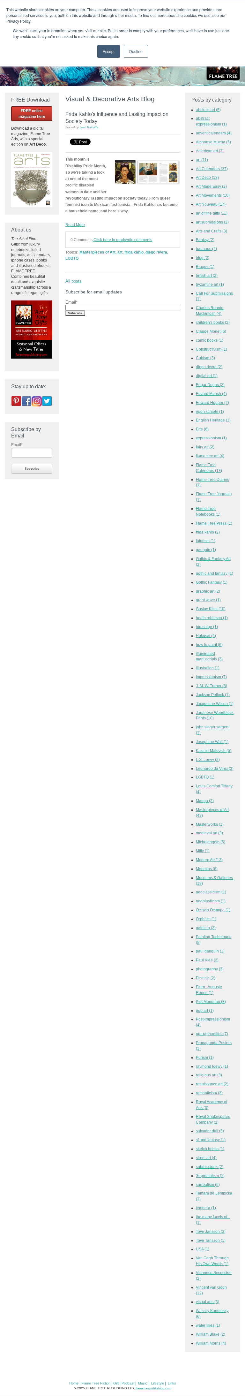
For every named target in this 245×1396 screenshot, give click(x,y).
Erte (202, 429)
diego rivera (156, 252)
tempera (206, 1208)
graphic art (208, 591)
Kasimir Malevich (213, 750)
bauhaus (206, 249)
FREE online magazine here (32, 114)
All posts (73, 281)
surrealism (208, 1184)
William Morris (211, 1343)
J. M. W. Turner (211, 686)
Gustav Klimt (211, 609)
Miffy (203, 851)
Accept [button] (109, 51)
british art (207, 275)
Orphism (206, 919)
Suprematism (210, 1175)
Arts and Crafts (211, 231)
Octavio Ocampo (213, 910)
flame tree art (210, 456)
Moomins (207, 869)
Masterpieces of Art (97, 252)
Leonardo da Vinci (215, 768)
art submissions (212, 222)
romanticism (209, 1093)
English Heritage (213, 420)
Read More (75, 225)
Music (142, 1383)
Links (172, 1383)
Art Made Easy (211, 186)
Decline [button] (136, 51)
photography (210, 969)
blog (202, 257)
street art (206, 1158)
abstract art (208, 110)
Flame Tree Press (214, 523)
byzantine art (210, 284)
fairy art (205, 447)
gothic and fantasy (214, 573)
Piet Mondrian (211, 1001)
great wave (208, 600)
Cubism (205, 358)
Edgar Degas (210, 385)
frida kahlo (134, 252)
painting (206, 928)
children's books (213, 322)
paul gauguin (210, 951)
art (119, 252)
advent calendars (214, 133)
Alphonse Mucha (213, 142)
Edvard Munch (211, 393)
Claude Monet (211, 331)
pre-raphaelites (212, 1034)
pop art (205, 1010)
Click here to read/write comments (122, 240)
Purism (205, 1057)
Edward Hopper (212, 402)
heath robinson (212, 618)
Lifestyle (157, 1383)
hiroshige (207, 627)
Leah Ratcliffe (89, 127)
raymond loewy (212, 1066)
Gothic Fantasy (211, 582)
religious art (209, 1075)
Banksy (205, 240)
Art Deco (207, 177)
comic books (209, 340)
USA (202, 1249)
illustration (207, 668)
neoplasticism (211, 901)
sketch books (210, 1149)
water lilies (208, 1325)
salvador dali (210, 1131)
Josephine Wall (212, 742)
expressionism (211, 438)
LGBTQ (71, 258)
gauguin (206, 550)
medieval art (209, 833)
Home (73, 1383)
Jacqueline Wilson (215, 704)
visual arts (207, 1302)
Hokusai (206, 636)
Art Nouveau (211, 204)
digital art (207, 376)
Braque (205, 266)
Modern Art (209, 860)
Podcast (128, 1383)
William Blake (210, 1334)
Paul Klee (207, 960)
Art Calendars (212, 169)
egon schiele (210, 411)
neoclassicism (211, 892)
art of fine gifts (211, 213)
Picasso (205, 978)
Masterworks (210, 824)
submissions (209, 1167)
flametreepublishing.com (153, 1388)
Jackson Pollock (213, 695)
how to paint (209, 644)
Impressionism (211, 677)
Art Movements (213, 195)
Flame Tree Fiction (95, 1383)
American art (210, 151)
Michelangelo (210, 842)
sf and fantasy (211, 1140)
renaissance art (212, 1084)
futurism (205, 541)
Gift (116, 1383)
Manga (205, 801)
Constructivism (211, 349)
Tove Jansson (211, 1231)
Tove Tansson (211, 1240)
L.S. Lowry (208, 759)
